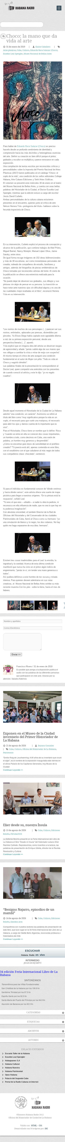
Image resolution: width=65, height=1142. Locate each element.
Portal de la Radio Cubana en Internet (21, 1082)
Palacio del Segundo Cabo (16, 1078)
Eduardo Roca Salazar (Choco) (44, 50)
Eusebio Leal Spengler (13, 54)
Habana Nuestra (12, 1068)
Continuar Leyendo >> (13, 770)
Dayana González (46, 746)
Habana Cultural (12, 1064)
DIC (46, 1129)
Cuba (19, 50)
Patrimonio (8, 753)
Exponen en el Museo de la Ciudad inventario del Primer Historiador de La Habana (30, 737)
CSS (40, 1126)
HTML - (34, 1126)
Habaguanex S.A (12, 1061)
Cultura (25, 50)
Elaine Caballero (42, 47)
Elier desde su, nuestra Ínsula (25, 825)
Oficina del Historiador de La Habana (39, 749)
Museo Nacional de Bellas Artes (38, 54)
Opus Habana (11, 1075)
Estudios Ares (16, 922)
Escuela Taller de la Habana (17, 1053)
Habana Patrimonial (14, 1071)
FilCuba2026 (16, 834)
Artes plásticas (9, 50)
